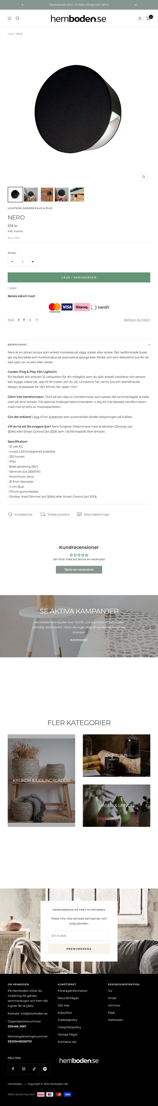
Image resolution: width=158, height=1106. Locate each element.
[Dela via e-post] (36, 320)
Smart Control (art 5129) (40, 431)
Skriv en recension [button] (79, 569)
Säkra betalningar (96, 514)
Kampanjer (79, 639)
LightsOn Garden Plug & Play (30, 208)
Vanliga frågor (68, 1034)
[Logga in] (140, 18)
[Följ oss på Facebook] (13, 1068)
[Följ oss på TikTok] (34, 1068)
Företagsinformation (72, 991)
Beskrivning (17, 344)
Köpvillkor (65, 1012)
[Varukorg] (148, 18)
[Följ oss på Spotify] (45, 1068)
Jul (110, 991)
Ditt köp (63, 1005)
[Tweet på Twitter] (30, 320)
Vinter (112, 998)
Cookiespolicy (67, 1020)
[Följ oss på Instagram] (23, 1068)
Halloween (115, 1020)
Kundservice (23, 514)
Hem (11, 33)
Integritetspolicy (69, 1027)
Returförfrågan (68, 998)
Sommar (114, 1005)
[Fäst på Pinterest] (24, 320)
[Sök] (17, 18)
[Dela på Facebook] (19, 320)
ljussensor (56, 417)
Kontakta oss (67, 1042)
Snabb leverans (59, 514)
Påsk (111, 1012)
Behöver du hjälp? (137, 320)
